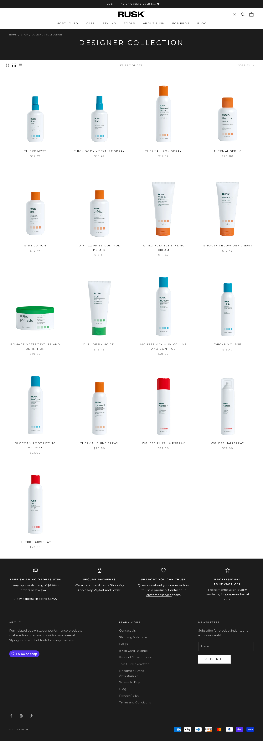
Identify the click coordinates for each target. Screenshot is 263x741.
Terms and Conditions (135, 702)
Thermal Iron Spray (163, 151)
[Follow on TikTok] (31, 716)
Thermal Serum (228, 151)
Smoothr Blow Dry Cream (227, 245)
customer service (159, 595)
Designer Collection (47, 35)
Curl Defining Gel (99, 344)
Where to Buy (129, 682)
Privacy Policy (129, 695)
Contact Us (127, 630)
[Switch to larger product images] (7, 65)
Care (90, 23)
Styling (109, 23)
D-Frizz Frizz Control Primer (99, 247)
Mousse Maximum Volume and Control (163, 346)
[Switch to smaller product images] (14, 65)
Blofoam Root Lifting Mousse (35, 445)
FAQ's (123, 644)
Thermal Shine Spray (99, 443)
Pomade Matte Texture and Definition (35, 346)
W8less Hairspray (227, 443)
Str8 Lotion (35, 245)
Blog (202, 23)
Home (13, 35)
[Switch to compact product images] (20, 65)
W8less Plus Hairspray (163, 443)
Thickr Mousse (227, 344)
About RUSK (154, 23)
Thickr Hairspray (35, 542)
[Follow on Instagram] (21, 716)
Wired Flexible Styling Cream (163, 247)
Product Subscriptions (135, 657)
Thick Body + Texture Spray (99, 151)
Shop (24, 35)
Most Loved (67, 23)
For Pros (181, 23)
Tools (129, 23)
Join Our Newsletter (134, 664)
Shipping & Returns (133, 637)
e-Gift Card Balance (133, 651)
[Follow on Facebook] (11, 716)
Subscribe (214, 659)
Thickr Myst (35, 151)
